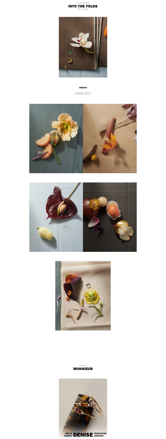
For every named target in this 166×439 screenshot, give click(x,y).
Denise (83, 435)
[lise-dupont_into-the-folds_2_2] (110, 217)
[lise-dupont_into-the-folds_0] (83, 47)
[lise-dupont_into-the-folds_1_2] (110, 138)
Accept (7, 433)
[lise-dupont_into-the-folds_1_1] (56, 138)
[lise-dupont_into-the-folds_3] (83, 295)
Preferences (16, 433)
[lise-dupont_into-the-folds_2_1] (56, 217)
